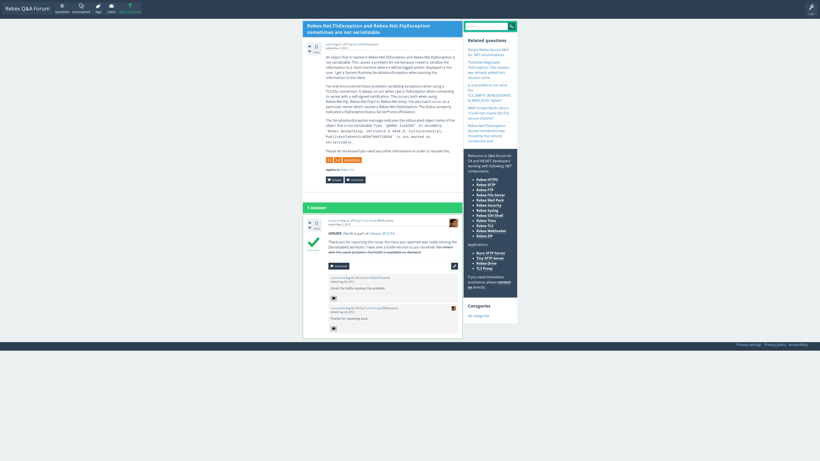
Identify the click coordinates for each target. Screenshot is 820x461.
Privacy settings (749, 344)
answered (334, 220)
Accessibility (798, 344)
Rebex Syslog (487, 210)
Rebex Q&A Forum (27, 8)
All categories (478, 316)
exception (352, 160)
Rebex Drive (486, 263)
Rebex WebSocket (491, 231)
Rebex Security (488, 205)
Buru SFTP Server (490, 253)
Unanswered (81, 12)
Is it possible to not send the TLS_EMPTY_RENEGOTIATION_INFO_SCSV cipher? (489, 93)
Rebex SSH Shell (489, 215)
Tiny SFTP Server (490, 258)
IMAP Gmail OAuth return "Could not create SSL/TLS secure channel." (488, 113)
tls (329, 160)
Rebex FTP (484, 190)
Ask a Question (130, 12)
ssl (338, 160)
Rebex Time (486, 220)
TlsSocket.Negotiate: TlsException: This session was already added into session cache (489, 70)
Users (111, 12)
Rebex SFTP (485, 184)
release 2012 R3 (381, 233)
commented (338, 278)
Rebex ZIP (484, 236)
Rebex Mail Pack (490, 200)
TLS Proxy (484, 268)
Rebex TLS (347, 170)
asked (329, 44)
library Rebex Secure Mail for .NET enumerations (488, 52)
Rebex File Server (490, 195)
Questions (62, 12)
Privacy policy (775, 344)
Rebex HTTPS (487, 179)
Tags (98, 12)
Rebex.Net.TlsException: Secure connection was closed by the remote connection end (487, 133)
